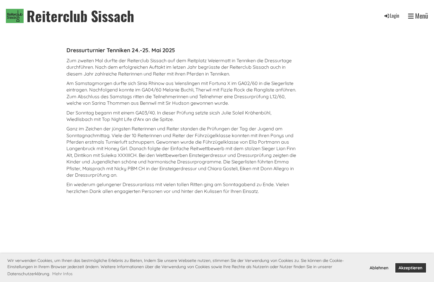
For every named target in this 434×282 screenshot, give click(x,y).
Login (394, 15)
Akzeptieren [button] (410, 267)
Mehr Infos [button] (62, 273)
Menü (421, 15)
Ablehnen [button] (379, 267)
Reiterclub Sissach (80, 16)
